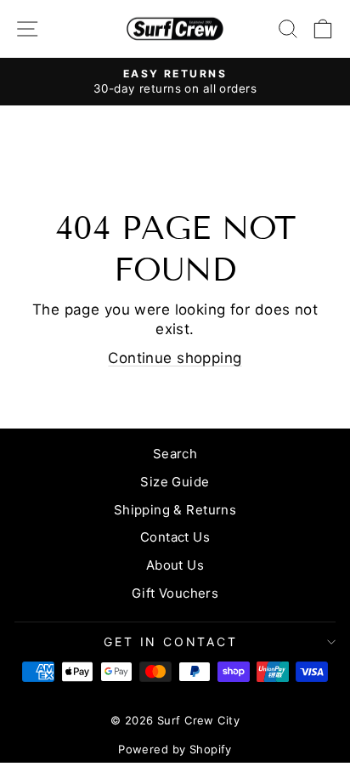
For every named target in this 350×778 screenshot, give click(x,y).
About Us (175, 565)
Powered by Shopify (175, 749)
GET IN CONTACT (170, 641)
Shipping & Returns (175, 510)
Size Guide (174, 482)
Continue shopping (174, 357)
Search (175, 454)
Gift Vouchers (175, 593)
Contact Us (175, 537)
